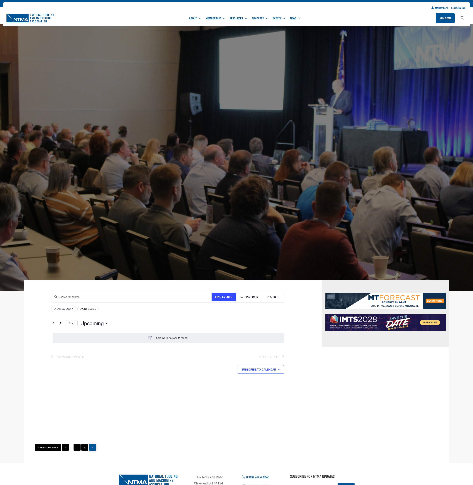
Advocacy (258, 18)
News (293, 18)
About (193, 18)
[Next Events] (60, 323)
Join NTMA (445, 18)
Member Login (441, 7)
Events (277, 18)
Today (72, 323)
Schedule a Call (458, 7)
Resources (236, 18)
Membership (213, 18)
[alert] (168, 338)
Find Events (223, 297)
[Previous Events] (53, 323)
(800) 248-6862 (257, 477)
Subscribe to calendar (258, 369)
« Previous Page (48, 448)
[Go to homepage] (30, 18)
